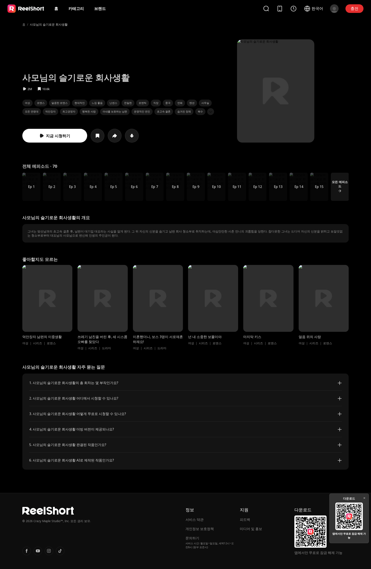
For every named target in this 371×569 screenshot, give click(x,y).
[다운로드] (132, 136)
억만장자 (50, 111)
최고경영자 (68, 111)
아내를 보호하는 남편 (115, 111)
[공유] (115, 136)
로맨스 (41, 103)
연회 (179, 103)
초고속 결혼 (163, 111)
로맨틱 (142, 103)
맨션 (192, 103)
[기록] (293, 8)
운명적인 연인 (142, 111)
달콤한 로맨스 (60, 103)
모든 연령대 (31, 111)
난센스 (113, 103)
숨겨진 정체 (184, 111)
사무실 (205, 103)
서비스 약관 (195, 519)
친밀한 (128, 103)
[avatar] (334, 8)
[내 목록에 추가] (97, 136)
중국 (167, 103)
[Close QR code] (364, 498)
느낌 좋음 (97, 103)
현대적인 (80, 103)
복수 (200, 111)
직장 (155, 103)
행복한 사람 (89, 111)
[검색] (266, 8)
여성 (27, 103)
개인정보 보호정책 (200, 528)
